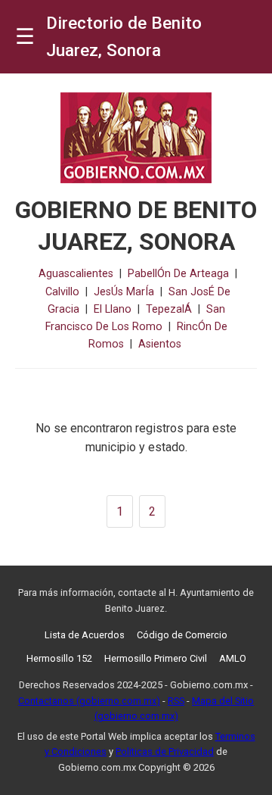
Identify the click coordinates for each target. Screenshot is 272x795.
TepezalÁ (169, 309)
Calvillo (62, 291)
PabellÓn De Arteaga (178, 273)
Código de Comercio (182, 635)
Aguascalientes (76, 273)
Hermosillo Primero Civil (155, 658)
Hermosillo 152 (59, 658)
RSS (176, 700)
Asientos (159, 344)
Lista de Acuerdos (85, 635)
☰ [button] (25, 37)
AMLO (232, 658)
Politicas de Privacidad (165, 751)
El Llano (112, 309)
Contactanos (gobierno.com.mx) (89, 700)
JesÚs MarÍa (124, 291)
